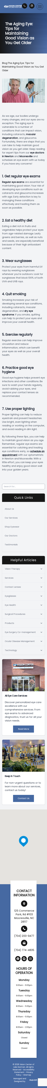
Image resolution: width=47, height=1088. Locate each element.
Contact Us (23, 798)
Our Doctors (11, 535)
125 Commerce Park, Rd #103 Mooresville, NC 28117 (24, 916)
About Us (9, 508)
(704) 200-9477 (24, 936)
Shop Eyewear (12, 526)
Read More (23, 728)
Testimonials (11, 544)
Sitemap (27, 1075)
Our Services (11, 517)
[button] (40, 6)
